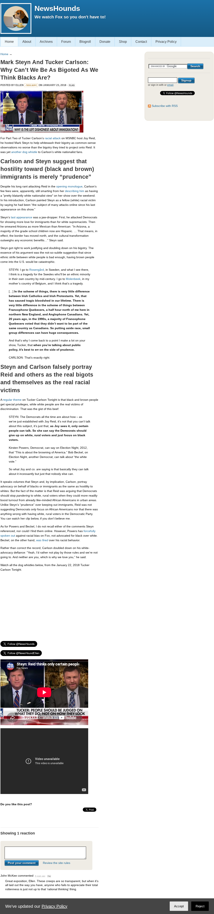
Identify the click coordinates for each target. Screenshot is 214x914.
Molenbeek (73, 279)
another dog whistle (24, 152)
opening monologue (69, 186)
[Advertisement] (49, 604)
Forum (66, 41)
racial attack (53, 138)
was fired (42, 540)
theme (17, 399)
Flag (72, 85)
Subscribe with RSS (165, 105)
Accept (179, 906)
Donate (104, 41)
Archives (46, 41)
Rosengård (36, 269)
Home (9, 41)
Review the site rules (56, 863)
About (26, 41)
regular (7, 399)
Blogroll (85, 41)
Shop (123, 41)
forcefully (90, 531)
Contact (141, 41)
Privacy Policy (166, 41)
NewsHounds (57, 8)
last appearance (21, 217)
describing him (74, 191)
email (170, 84)
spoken (5, 535)
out (13, 535)
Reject (200, 906)
